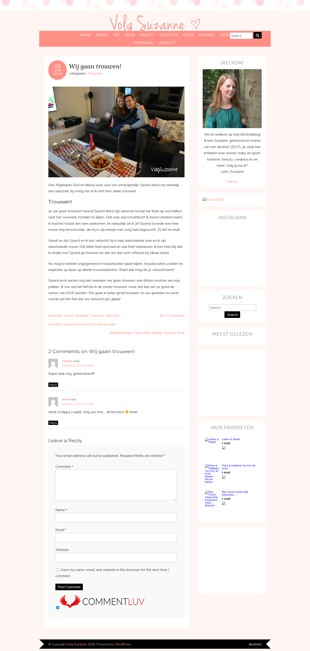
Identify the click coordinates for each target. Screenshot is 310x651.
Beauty (147, 35)
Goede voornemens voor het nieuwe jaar (83, 324)
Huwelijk (81, 315)
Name (61, 510)
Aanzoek (55, 315)
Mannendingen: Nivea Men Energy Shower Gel (146, 333)
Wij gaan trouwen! (95, 66)
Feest (68, 315)
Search (232, 315)
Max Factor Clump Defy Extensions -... (235, 493)
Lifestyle (168, 35)
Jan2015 (57, 72)
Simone (67, 361)
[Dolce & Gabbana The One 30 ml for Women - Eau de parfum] (212, 473)
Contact (167, 43)
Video (188, 35)
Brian (65, 399)
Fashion (207, 35)
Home (85, 35)
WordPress (123, 644)
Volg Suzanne (77, 644)
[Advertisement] (231, 382)
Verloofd (112, 315)
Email (60, 530)
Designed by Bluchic (255, 644)
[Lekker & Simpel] (212, 446)
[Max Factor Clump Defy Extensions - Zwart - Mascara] (212, 498)
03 (58, 66)
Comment (64, 466)
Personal (143, 43)
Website (62, 550)
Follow (232, 181)
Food (225, 35)
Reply (53, 384)
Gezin (130, 35)
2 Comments (174, 315)
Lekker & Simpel (231, 439)
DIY (116, 35)
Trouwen (97, 315)
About (102, 35)
